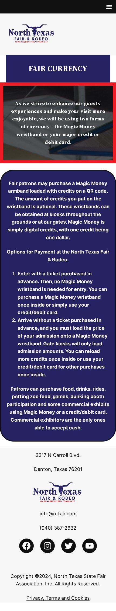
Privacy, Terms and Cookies (58, 598)
